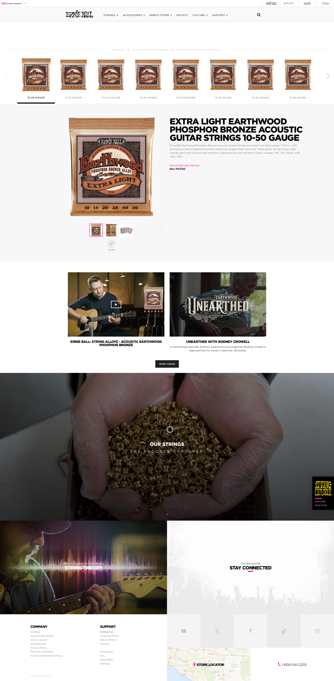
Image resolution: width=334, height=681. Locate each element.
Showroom (106, 651)
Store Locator (38, 639)
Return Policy (108, 639)
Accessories (132, 15)
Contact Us (107, 631)
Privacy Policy (38, 647)
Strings (110, 15)
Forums (104, 643)
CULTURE (199, 15)
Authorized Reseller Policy (46, 655)
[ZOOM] (111, 243)
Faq (102, 655)
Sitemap (105, 663)
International (38, 643)
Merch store (159, 15)
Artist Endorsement (42, 635)
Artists (182, 15)
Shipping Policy (109, 635)
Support (218, 15)
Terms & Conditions (42, 651)
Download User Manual (184, 165)
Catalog (35, 631)
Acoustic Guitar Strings (150, 50)
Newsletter (106, 659)
